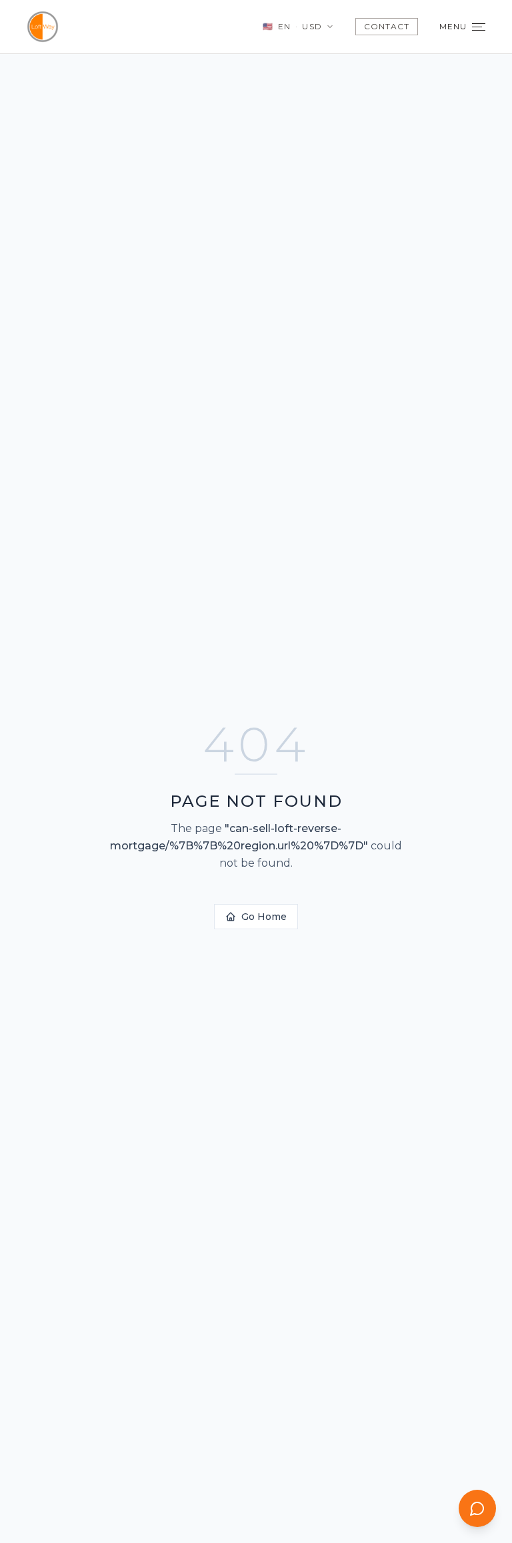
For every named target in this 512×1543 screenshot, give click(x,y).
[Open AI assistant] (477, 1508)
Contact (386, 26)
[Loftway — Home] (43, 27)
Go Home (264, 917)
